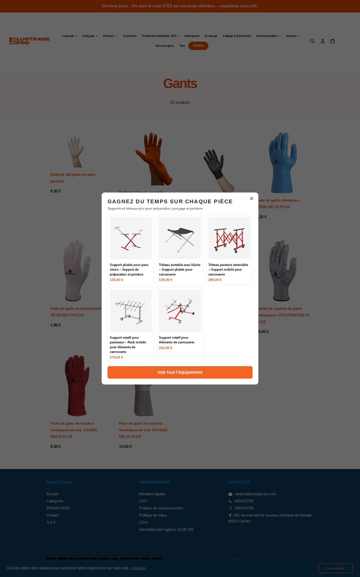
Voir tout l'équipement (180, 372)
